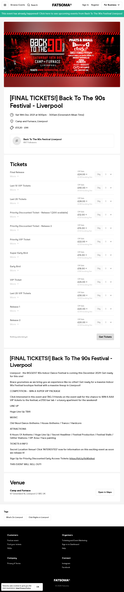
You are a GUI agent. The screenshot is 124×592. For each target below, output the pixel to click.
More (13, 176)
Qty (98, 174)
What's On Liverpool (14, 517)
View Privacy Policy (23, 588)
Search (34, 5)
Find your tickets (14, 544)
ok (37, 587)
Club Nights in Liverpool (39, 517)
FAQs (9, 548)
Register (95, 5)
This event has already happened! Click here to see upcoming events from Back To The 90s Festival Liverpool (62, 13)
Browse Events (18, 5)
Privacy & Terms (14, 563)
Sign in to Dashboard (70, 544)
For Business (110, 5)
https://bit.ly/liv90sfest (82, 458)
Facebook (66, 567)
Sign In (85, 5)
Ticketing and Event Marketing (74, 540)
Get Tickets (105, 336)
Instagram (66, 563)
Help (64, 548)
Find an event (12, 540)
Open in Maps (105, 492)
